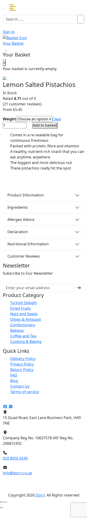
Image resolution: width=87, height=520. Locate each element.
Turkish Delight (23, 302)
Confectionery (22, 324)
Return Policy (21, 369)
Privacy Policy (22, 364)
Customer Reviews (23, 256)
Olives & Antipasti (25, 319)
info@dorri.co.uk (17, 472)
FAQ (13, 375)
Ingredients (17, 207)
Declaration (17, 231)
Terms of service (24, 391)
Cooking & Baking (26, 341)
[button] (12, 7)
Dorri (40, 495)
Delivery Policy (22, 358)
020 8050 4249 (15, 458)
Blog (14, 380)
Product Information (25, 195)
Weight (9, 119)
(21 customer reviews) (22, 104)
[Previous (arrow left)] (0, 507)
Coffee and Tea (23, 336)
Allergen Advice (20, 219)
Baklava (17, 330)
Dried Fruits (20, 308)
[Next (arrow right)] (2, 507)
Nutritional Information (28, 244)
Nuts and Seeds (24, 313)
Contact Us (19, 386)
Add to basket (45, 125)
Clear (56, 119)
